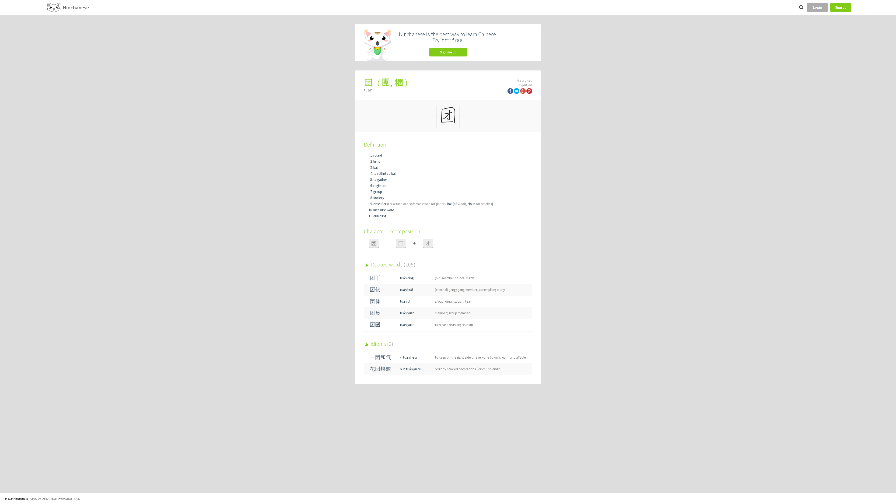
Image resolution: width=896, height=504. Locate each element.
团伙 (375, 289)
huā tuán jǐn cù (410, 369)
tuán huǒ (406, 289)
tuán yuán (407, 313)
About (45, 498)
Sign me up (448, 52)
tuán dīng (407, 278)
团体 (375, 301)
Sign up (840, 7)
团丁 (375, 278)
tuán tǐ (405, 301)
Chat (77, 498)
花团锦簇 (380, 369)
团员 (375, 313)
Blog (53, 498)
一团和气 (380, 357)
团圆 (375, 324)
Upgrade (35, 498)
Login (817, 7)
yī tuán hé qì (408, 357)
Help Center (65, 498)
